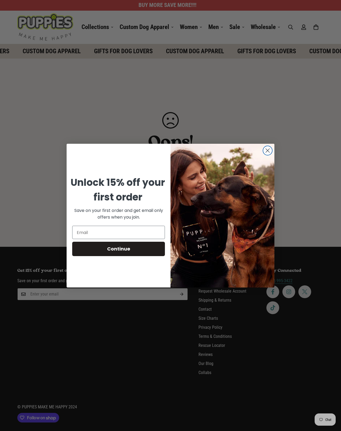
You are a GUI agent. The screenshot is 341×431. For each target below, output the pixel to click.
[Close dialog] (267, 150)
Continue (118, 248)
